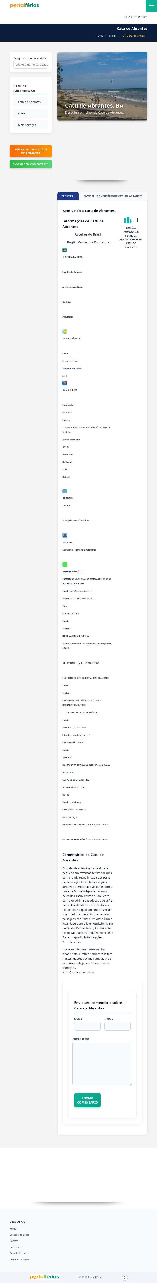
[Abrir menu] (151, 6)
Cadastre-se (16, 1247)
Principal (68, 196)
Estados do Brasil (19, 1234)
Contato (14, 1240)
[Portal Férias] (24, 7)
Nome (78, 1018)
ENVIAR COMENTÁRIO (87, 1100)
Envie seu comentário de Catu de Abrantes (113, 196)
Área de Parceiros (19, 1253)
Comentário (80, 1039)
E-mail (108, 1018)
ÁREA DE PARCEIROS (135, 17)
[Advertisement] (102, 153)
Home (13, 1228)
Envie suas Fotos (19, 1259)
